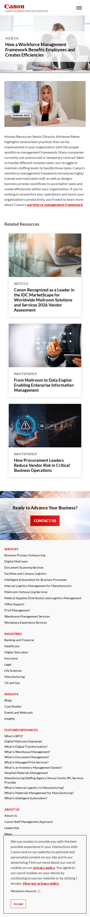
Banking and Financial (19, 640)
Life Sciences (13, 670)
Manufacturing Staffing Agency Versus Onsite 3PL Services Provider (43, 780)
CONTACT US (45, 521)
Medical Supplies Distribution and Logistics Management (42, 598)
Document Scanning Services (23, 567)
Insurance (11, 658)
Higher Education (16, 652)
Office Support (14, 604)
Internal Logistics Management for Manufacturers (38, 586)
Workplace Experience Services (25, 622)
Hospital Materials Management (26, 773)
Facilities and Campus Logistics (25, 573)
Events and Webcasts (18, 712)
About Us (10, 815)
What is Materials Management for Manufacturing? (39, 793)
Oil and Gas (12, 683)
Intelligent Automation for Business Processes (35, 579)
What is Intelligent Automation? (25, 798)
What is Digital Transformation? (26, 746)
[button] (45, 103)
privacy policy (44, 867)
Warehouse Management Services (27, 616)
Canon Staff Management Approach (28, 822)
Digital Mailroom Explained (23, 741)
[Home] (26, 8)
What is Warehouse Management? (27, 752)
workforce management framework (55, 204)
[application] (45, 104)
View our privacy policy (40, 883)
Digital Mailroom (16, 561)
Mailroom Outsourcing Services (25, 592)
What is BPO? (13, 736)
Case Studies (12, 706)
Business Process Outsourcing (24, 555)
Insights (9, 718)
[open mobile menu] (79, 8)
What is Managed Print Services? (26, 762)
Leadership (11, 828)
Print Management (17, 610)
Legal (7, 664)
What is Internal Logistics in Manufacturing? (34, 787)
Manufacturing (14, 676)
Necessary (23, 891)
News (8, 834)
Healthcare (11, 646)
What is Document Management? (26, 757)
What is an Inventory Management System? (33, 767)
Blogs (8, 700)
